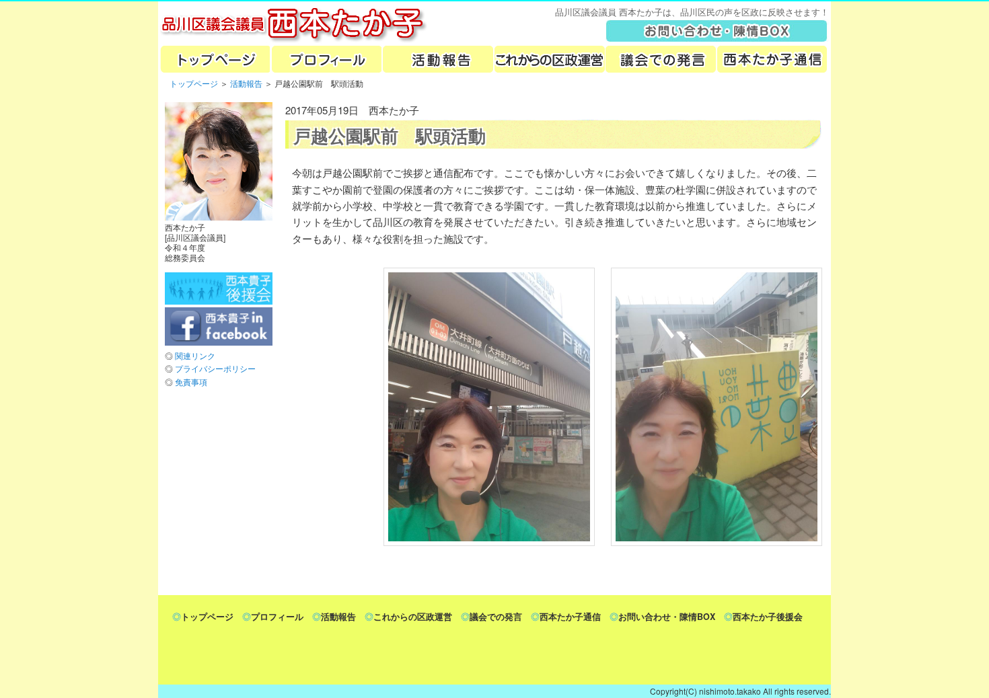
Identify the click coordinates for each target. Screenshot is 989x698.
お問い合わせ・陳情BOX (666, 617)
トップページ (214, 59)
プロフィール (325, 59)
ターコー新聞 (772, 59)
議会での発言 (661, 59)
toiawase (717, 31)
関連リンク (195, 355)
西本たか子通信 (570, 617)
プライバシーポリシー (215, 368)
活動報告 (437, 59)
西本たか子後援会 (768, 617)
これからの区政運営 (549, 59)
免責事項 (191, 381)
